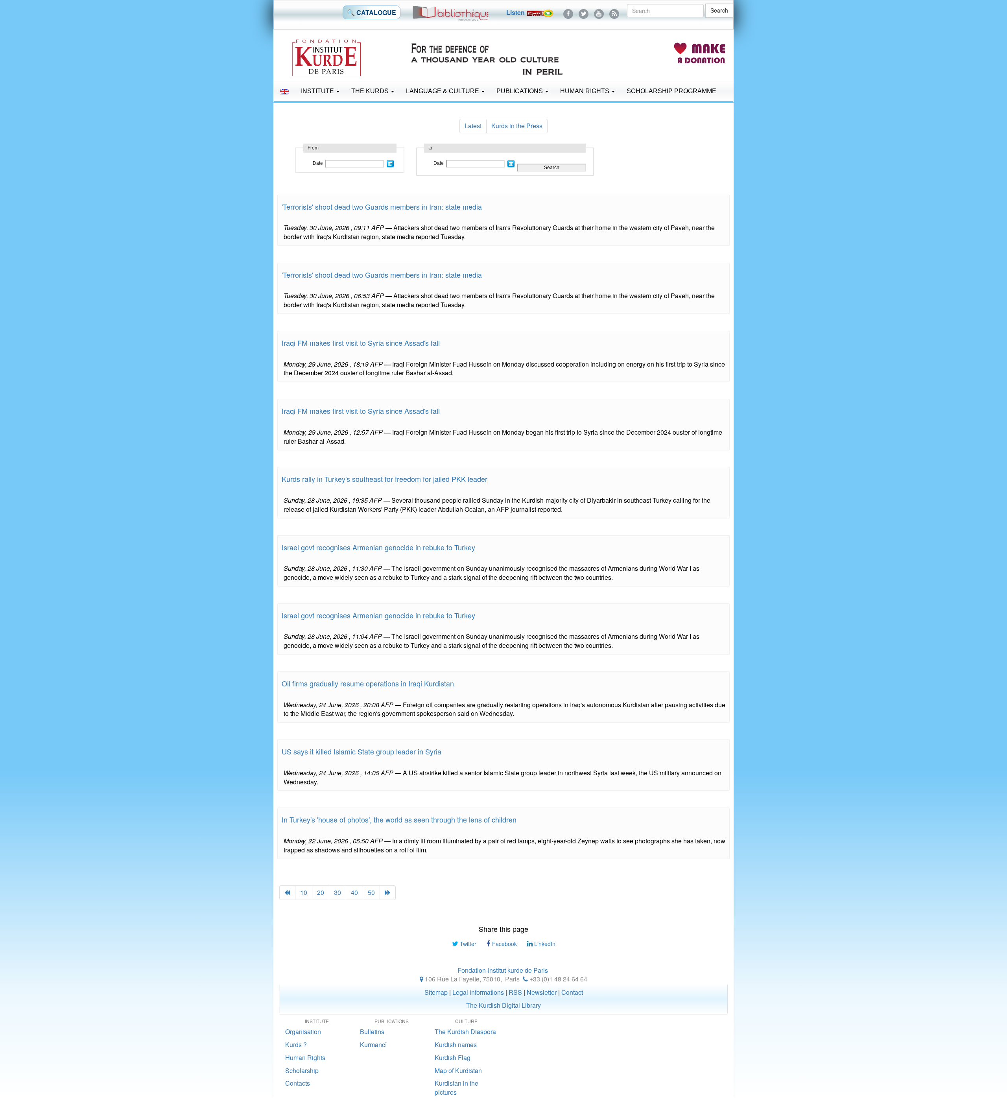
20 (320, 892)
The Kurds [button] (370, 91)
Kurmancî (373, 1044)
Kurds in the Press (516, 125)
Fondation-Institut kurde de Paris (502, 970)
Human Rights (585, 91)
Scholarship (302, 1070)
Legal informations (478, 992)
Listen (516, 12)
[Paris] (421, 978)
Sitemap (436, 992)
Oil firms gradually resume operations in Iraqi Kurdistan (368, 683)
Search (719, 10)
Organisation (303, 1031)
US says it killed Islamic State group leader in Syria (361, 751)
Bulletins (372, 1031)
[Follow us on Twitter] (583, 12)
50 (371, 892)
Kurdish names (456, 1044)
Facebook (504, 944)
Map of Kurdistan (458, 1070)
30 (337, 892)
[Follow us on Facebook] (568, 12)
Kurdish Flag (452, 1057)
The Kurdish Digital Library (503, 1005)
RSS (515, 992)
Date (318, 163)
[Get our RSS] (614, 12)
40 (354, 892)
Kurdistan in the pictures (456, 1088)
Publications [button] (520, 91)
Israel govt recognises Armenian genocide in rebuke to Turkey (378, 547)
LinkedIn (544, 944)
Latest (473, 125)
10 (303, 892)
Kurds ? (296, 1044)
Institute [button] (318, 91)
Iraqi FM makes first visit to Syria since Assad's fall (361, 342)
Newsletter (542, 992)
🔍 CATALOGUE (371, 12)
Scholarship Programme (671, 91)
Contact (572, 992)
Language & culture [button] (443, 91)
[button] (284, 91)
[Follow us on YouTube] (599, 12)
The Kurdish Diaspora (465, 1031)
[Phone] (525, 978)
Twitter (467, 944)
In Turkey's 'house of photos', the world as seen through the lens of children (399, 819)
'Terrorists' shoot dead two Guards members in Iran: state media (382, 206)
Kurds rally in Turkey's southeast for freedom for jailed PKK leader (384, 479)
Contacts (297, 1083)
